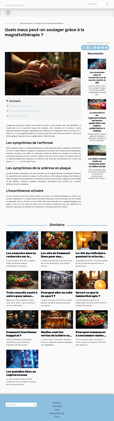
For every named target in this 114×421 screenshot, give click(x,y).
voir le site (16, 161)
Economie (57, 403)
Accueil (7, 23)
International (57, 406)
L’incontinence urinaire (18, 116)
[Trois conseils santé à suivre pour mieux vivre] (22, 279)
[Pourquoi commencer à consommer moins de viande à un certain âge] (92, 319)
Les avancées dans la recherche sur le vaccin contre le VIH (97, 77)
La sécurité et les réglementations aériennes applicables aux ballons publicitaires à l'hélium (97, 121)
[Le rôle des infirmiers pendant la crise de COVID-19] (92, 240)
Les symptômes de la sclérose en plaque (25, 111)
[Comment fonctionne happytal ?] (22, 319)
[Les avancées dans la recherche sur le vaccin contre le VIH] (97, 64)
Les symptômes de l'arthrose (21, 106)
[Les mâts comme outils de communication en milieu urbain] (97, 150)
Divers (57, 417)
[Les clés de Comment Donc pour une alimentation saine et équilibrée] (57, 240)
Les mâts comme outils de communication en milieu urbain (97, 162)
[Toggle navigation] (8, 12)
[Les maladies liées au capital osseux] (22, 358)
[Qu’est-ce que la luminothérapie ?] (92, 279)
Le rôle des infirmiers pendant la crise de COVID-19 (91, 257)
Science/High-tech (57, 413)
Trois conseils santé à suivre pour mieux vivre (21, 296)
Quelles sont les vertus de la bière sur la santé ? (56, 336)
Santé (15, 23)
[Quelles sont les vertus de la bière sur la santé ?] (57, 319)
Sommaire (15, 101)
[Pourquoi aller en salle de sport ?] (57, 279)
